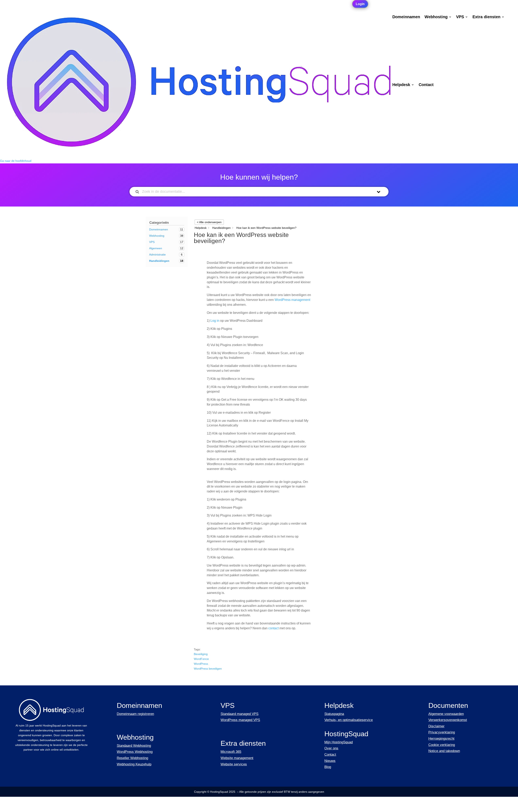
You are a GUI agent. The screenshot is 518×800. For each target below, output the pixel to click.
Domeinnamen (406, 17)
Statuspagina (334, 714)
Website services (234, 764)
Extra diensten (486, 17)
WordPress (201, 663)
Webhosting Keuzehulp (134, 764)
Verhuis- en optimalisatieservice (348, 720)
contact (273, 628)
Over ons (331, 748)
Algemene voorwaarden (446, 714)
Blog (327, 767)
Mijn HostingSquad (338, 742)
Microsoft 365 (231, 752)
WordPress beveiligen (208, 668)
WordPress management (292, 299)
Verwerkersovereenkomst (447, 720)
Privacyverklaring (441, 732)
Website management (237, 758)
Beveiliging (201, 654)
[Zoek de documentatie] (137, 191)
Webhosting (436, 17)
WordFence (201, 658)
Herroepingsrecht (441, 738)
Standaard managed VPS (239, 714)
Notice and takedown (444, 751)
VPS (460, 17)
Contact (426, 85)
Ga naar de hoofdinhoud (15, 160)
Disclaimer (436, 726)
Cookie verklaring (441, 745)
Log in (214, 320)
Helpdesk (401, 85)
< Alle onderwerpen (209, 222)
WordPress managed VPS (240, 720)
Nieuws (329, 761)
